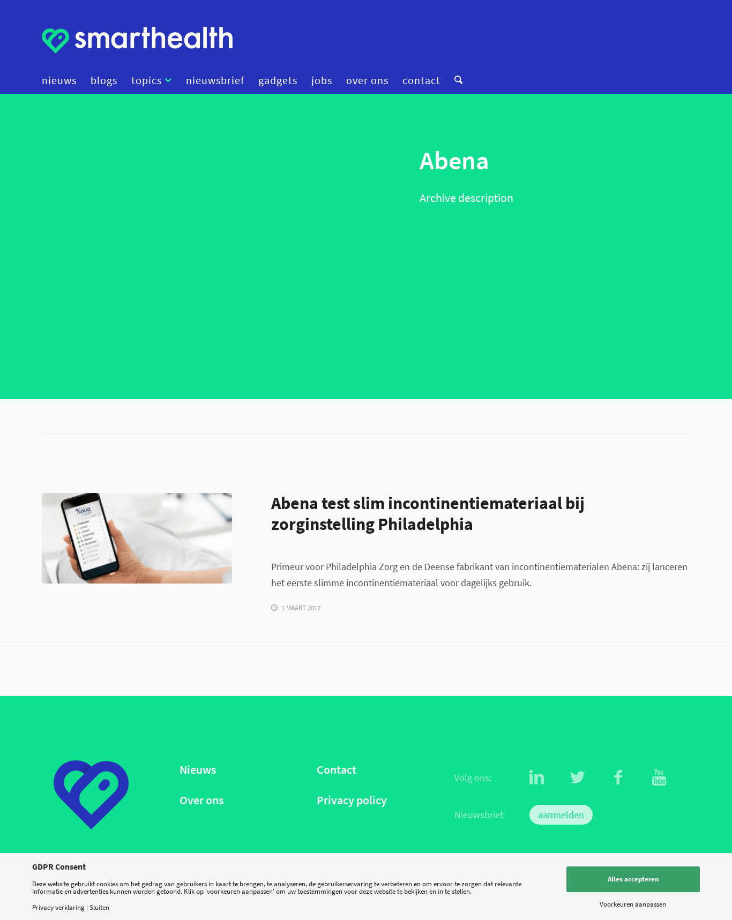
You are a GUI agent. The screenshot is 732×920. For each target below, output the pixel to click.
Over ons (201, 800)
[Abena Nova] (137, 538)
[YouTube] (659, 777)
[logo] (137, 40)
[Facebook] (618, 777)
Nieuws (198, 769)
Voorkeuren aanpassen (633, 904)
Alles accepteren (633, 879)
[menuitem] (63, 80)
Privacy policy (352, 800)
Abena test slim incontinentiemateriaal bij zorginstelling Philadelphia (428, 513)
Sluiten (99, 907)
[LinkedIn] (537, 777)
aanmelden (561, 815)
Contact (336, 769)
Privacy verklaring (58, 907)
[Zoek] (454, 80)
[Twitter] (578, 777)
